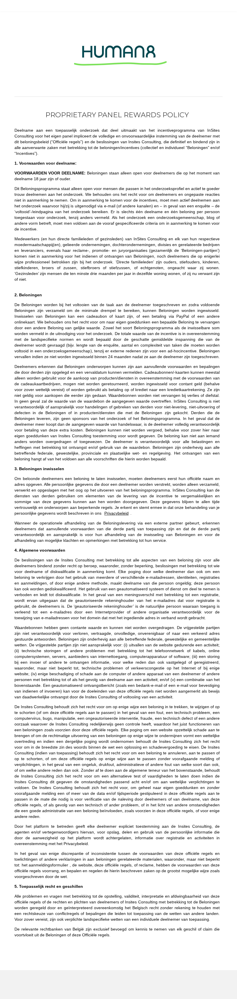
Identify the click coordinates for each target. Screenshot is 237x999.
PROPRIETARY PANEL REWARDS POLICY (117, 115)
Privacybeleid (116, 513)
